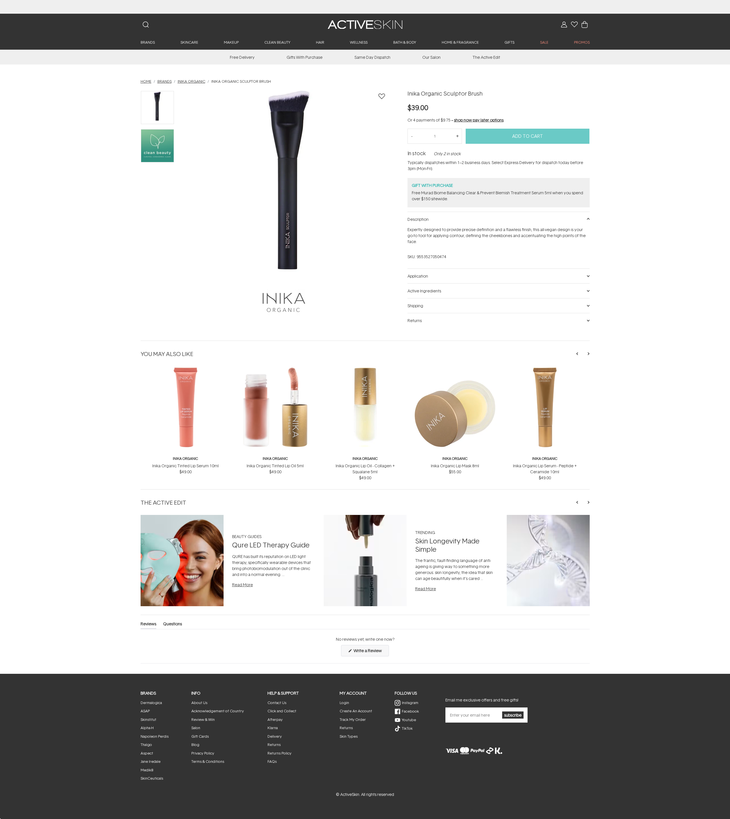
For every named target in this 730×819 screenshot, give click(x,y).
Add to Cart (527, 136)
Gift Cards (200, 736)
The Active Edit (486, 57)
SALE (544, 42)
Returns (274, 744)
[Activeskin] (365, 24)
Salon (195, 727)
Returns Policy (279, 753)
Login (344, 702)
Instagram (410, 702)
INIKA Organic (185, 458)
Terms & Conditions (207, 761)
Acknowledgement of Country (217, 710)
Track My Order (353, 719)
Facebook (410, 711)
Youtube (409, 719)
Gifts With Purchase (305, 57)
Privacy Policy (202, 753)
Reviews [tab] (148, 625)
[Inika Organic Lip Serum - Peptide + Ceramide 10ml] (545, 369)
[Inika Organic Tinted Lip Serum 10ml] (185, 369)
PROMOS (582, 42)
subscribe (513, 715)
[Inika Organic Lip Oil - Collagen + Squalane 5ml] (365, 369)
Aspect (147, 753)
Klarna (272, 727)
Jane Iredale (151, 761)
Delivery (274, 736)
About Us (199, 702)
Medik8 (147, 770)
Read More (242, 584)
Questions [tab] (172, 625)
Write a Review (371, 652)
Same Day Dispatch (372, 57)
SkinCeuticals (152, 778)
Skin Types (349, 736)
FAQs (272, 761)
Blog (195, 744)
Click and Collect (281, 710)
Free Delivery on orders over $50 (365, 7)
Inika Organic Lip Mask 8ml (455, 465)
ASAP (145, 710)
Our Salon (431, 57)
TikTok (407, 728)
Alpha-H (147, 727)
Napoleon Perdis (155, 736)
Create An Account (356, 710)
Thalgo (146, 744)
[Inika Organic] (284, 302)
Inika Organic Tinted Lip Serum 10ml (185, 465)
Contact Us (276, 702)
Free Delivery (242, 57)
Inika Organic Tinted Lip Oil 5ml (275, 465)
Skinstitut (148, 719)
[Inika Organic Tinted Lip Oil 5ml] (275, 369)
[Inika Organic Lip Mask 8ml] (455, 369)
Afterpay (275, 719)
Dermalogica (151, 702)
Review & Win (203, 719)
